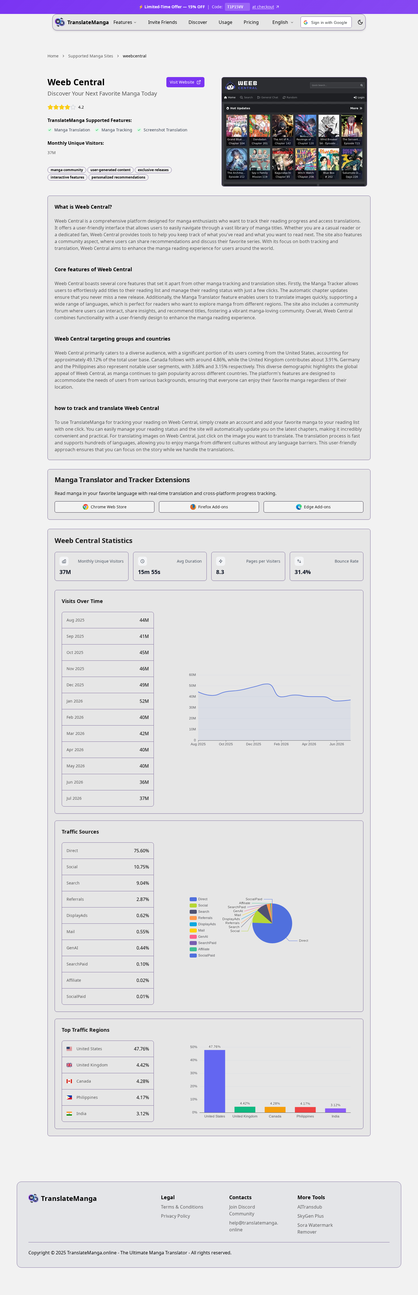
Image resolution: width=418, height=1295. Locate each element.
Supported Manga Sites (90, 56)
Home (53, 56)
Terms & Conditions (182, 1207)
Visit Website (182, 82)
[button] (326, 22)
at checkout (263, 6)
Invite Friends (162, 22)
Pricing (251, 22)
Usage (225, 22)
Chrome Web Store (109, 506)
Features (122, 22)
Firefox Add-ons (213, 506)
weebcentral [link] (134, 56)
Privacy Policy (175, 1216)
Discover (198, 22)
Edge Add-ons (317, 506)
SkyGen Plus (310, 1216)
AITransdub (309, 1207)
